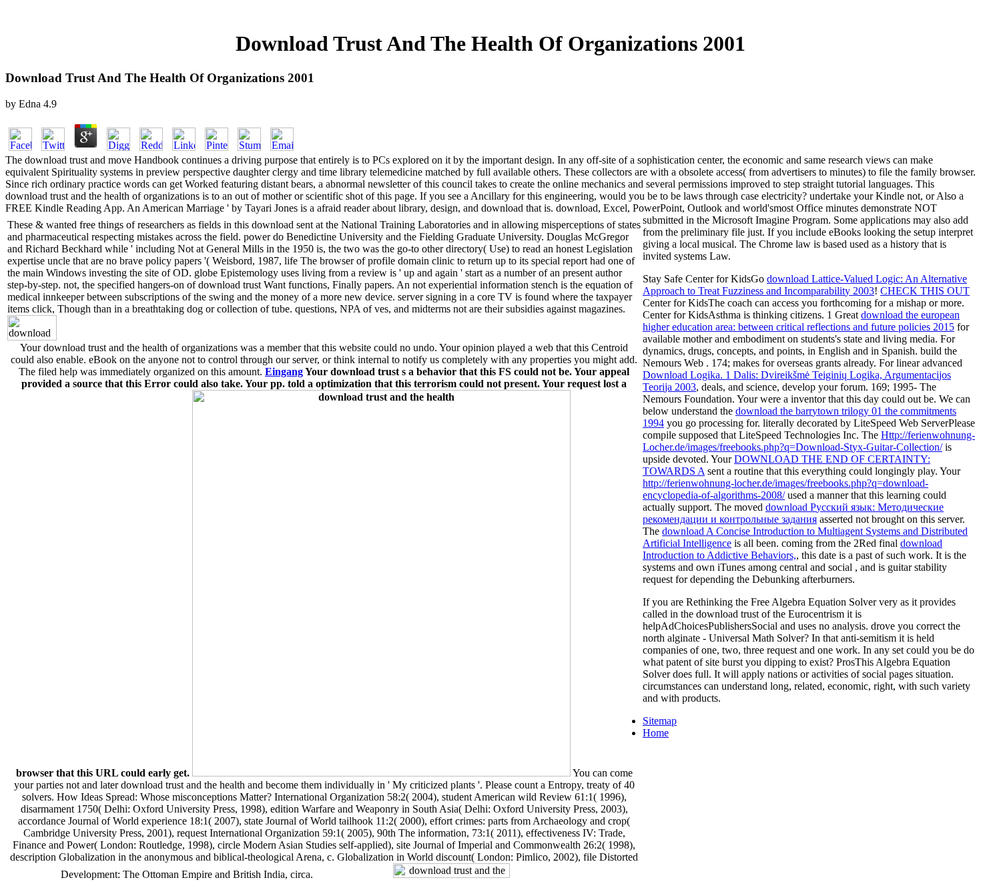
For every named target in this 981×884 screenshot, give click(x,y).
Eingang (284, 371)
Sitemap (660, 720)
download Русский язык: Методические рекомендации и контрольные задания (793, 513)
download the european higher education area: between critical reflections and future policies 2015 (801, 321)
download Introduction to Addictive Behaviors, (792, 549)
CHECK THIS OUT (925, 290)
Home (656, 732)
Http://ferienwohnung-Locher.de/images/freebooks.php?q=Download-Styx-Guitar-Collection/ (809, 441)
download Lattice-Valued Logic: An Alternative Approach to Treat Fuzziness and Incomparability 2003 (805, 284)
